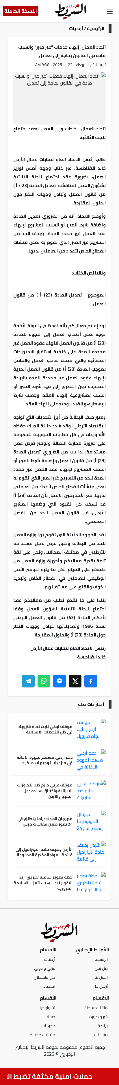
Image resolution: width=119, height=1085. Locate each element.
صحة (51, 1016)
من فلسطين (44, 977)
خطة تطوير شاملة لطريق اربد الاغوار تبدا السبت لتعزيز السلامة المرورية (43, 883)
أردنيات (76, 28)
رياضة (103, 1025)
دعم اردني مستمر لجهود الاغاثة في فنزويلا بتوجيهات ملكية (44, 760)
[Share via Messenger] (59, 681)
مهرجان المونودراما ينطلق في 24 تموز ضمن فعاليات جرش (44, 821)
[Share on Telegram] (28, 681)
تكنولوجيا (47, 1007)
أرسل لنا (101, 986)
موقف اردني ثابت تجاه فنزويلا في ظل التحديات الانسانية (45, 729)
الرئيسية (95, 28)
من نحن (101, 968)
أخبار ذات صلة (91, 704)
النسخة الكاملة (20, 11)
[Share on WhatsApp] (44, 681)
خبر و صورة (98, 1016)
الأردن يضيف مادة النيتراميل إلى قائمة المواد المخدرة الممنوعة (43, 852)
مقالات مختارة (42, 1034)
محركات (48, 1025)
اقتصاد (49, 986)
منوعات (101, 1034)
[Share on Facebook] (90, 681)
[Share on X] (75, 681)
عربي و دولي (44, 968)
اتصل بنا (101, 977)
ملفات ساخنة (96, 1007)
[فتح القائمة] (109, 11)
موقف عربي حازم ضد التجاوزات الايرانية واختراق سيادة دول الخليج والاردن (44, 790)
